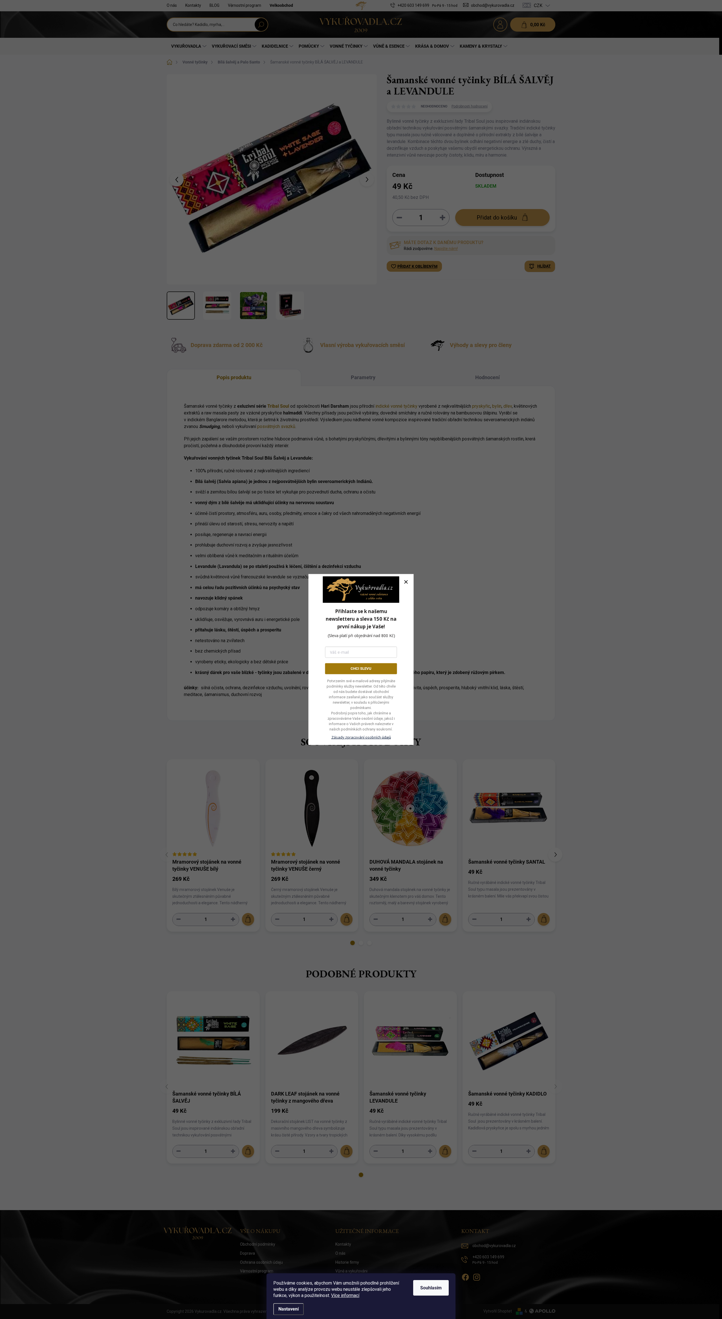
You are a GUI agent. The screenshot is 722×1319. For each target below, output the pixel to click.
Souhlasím (431, 1288)
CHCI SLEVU (361, 668)
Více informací (345, 1295)
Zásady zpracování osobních (361, 736)
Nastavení (288, 1309)
